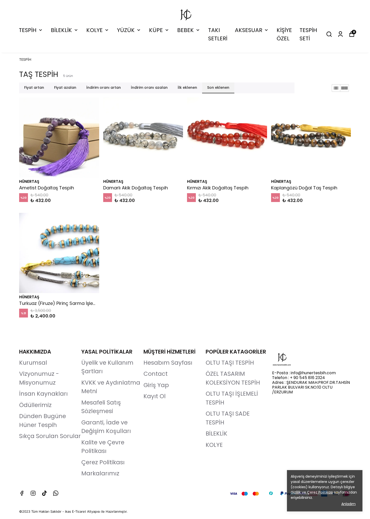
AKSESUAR (248, 30)
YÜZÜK (126, 30)
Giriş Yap (156, 385)
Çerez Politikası (103, 462)
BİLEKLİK (61, 30)
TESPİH (27, 30)
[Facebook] (21, 493)
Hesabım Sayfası (167, 363)
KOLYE (94, 30)
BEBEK (185, 30)
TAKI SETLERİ (217, 34)
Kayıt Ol (154, 396)
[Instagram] (33, 493)
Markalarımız (100, 473)
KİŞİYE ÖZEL (284, 34)
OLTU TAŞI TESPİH (230, 363)
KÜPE (156, 30)
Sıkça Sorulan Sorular (50, 436)
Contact (155, 374)
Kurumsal (33, 363)
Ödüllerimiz (35, 405)
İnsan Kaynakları (43, 394)
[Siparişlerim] (340, 34)
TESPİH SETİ (308, 34)
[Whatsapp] (55, 493)
